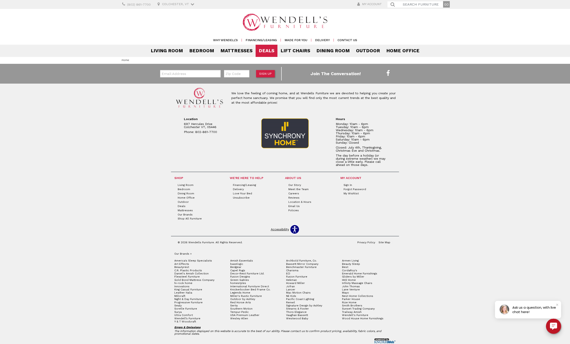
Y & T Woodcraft (185, 321)
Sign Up (265, 73)
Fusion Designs (240, 276)
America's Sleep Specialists (193, 260)
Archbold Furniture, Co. (301, 260)
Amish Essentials (241, 260)
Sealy (178, 305)
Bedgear (235, 267)
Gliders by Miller (353, 276)
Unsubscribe (241, 197)
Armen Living (350, 260)
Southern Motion (241, 308)
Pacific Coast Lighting (300, 299)
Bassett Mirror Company (302, 264)
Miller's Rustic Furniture (246, 296)
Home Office (402, 50)
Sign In (348, 185)
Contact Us (347, 40)
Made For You (296, 40)
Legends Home (240, 292)
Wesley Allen (239, 318)
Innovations (181, 286)
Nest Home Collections (357, 296)
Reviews (293, 197)
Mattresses (236, 50)
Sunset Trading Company (358, 308)
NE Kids (291, 296)
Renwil (290, 302)
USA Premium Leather (244, 315)
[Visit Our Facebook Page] (388, 73)
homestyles (238, 283)
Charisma (292, 270)
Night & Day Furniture (188, 299)
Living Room (167, 50)
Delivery (322, 40)
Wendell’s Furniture (187, 318)
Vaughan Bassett (297, 315)
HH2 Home (349, 280)
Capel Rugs (237, 270)
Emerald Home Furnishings (359, 273)
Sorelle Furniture (185, 308)
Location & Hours (299, 201)
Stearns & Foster (297, 308)
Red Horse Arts (240, 302)
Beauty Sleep (351, 264)
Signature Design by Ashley (304, 305)
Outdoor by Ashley (242, 299)
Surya (178, 312)
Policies (293, 210)
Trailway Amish (352, 312)
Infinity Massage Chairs (357, 283)
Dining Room (333, 50)
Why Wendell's (225, 40)
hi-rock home (183, 283)
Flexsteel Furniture (187, 276)
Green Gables (239, 280)
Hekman (291, 280)
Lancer (290, 289)
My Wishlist (351, 193)
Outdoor (368, 50)
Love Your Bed (242, 193)
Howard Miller (295, 283)
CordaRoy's (349, 270)
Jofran (290, 286)
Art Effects (181, 264)
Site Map (384, 242)
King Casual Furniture (188, 289)
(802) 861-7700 (139, 4)
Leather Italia (183, 292)
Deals (266, 50)
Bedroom (201, 50)
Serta (234, 305)
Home (125, 60)
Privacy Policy (366, 242)
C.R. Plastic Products (188, 270)
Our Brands (185, 214)
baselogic (236, 264)
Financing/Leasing (261, 40)
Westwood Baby (297, 318)
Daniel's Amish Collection (191, 273)
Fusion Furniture (296, 276)
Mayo (345, 292)
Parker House (351, 299)
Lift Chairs (295, 50)
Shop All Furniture (190, 218)
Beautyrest (181, 267)
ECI (288, 273)
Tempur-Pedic (239, 312)
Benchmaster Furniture (301, 267)
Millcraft (179, 296)
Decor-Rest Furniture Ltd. (247, 273)
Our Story (294, 185)
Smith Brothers (352, 305)
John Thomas (351, 286)
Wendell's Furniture (355, 315)
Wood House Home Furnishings (362, 318)
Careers (293, 193)
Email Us (294, 206)
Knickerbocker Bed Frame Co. (250, 289)
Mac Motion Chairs (298, 292)
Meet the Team (298, 189)
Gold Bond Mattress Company (194, 280)
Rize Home (349, 302)
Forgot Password (355, 189)
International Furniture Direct (249, 286)
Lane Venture (351, 289)
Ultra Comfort (183, 315)
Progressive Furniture (188, 302)
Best (345, 267)
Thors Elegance (296, 312)
